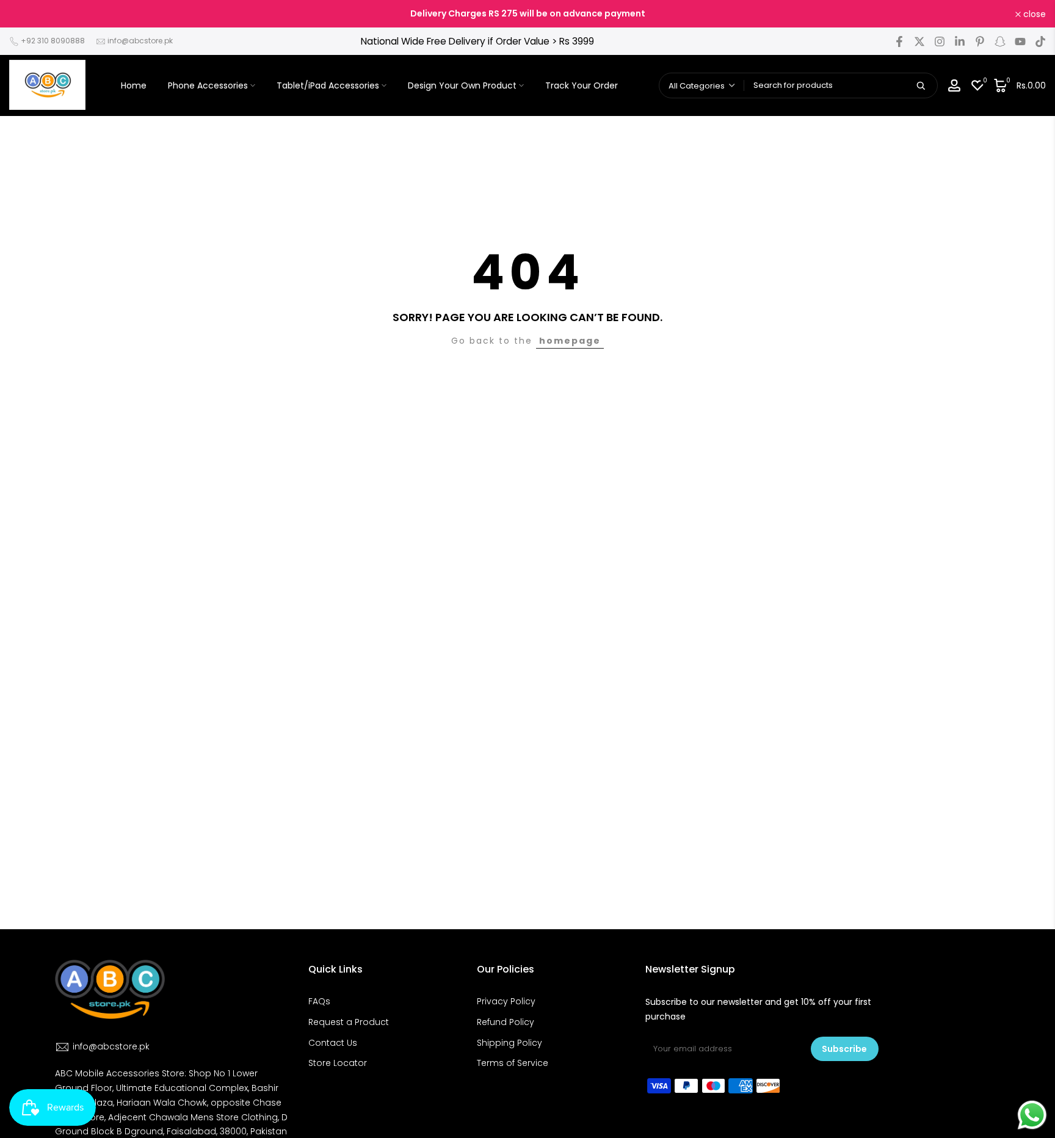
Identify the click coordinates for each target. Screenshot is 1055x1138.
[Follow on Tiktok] (1040, 41)
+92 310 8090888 (53, 40)
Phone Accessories (208, 85)
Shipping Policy (509, 1043)
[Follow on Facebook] (899, 41)
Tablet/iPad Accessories (328, 85)
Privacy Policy (506, 1001)
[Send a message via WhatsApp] (1032, 1115)
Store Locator (337, 1063)
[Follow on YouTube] (1020, 41)
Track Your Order (581, 85)
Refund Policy (505, 1022)
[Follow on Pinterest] (979, 41)
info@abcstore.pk (140, 40)
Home (134, 85)
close (27, 14)
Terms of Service (512, 1063)
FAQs (319, 1001)
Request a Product (348, 1022)
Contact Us (332, 1043)
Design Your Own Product (462, 85)
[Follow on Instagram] (939, 41)
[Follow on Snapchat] (1000, 41)
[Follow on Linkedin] (959, 41)
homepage (570, 341)
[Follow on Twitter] (919, 41)
